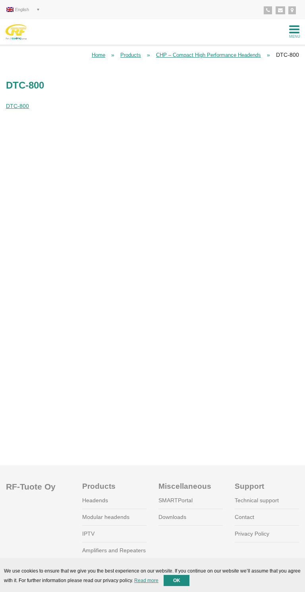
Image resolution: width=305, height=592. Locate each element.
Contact (244, 517)
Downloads (172, 517)
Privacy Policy (252, 533)
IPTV (88, 533)
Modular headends (105, 517)
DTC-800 (17, 106)
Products (130, 55)
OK (176, 580)
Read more (146, 580)
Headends (95, 500)
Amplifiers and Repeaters (114, 550)
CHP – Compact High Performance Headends (208, 55)
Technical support (257, 500)
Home (98, 55)
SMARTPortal (175, 500)
